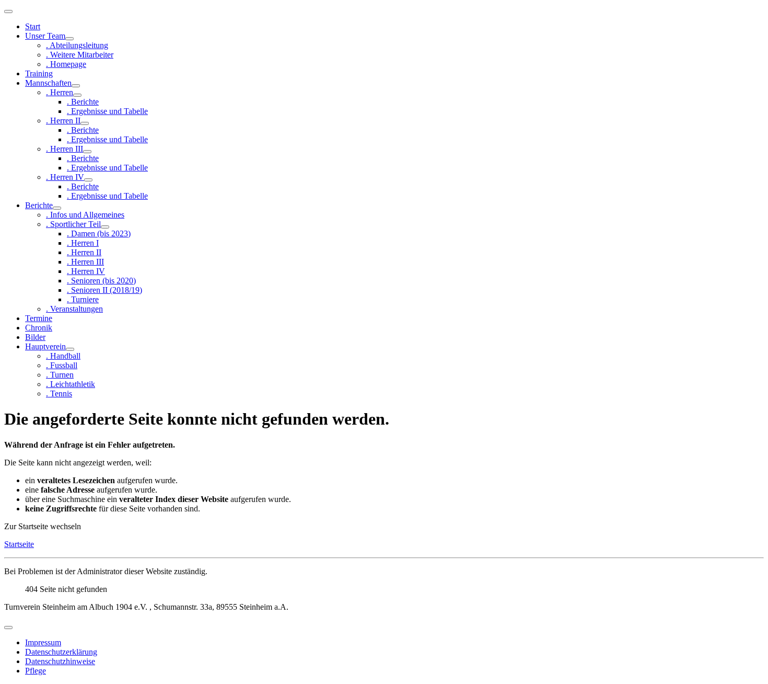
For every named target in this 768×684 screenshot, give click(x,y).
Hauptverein (45, 346)
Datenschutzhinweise (60, 661)
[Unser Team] (69, 38)
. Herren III (64, 148)
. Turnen (60, 374)
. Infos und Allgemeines (85, 214)
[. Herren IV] (88, 179)
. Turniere (83, 299)
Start (32, 26)
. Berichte (83, 101)
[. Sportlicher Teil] (105, 227)
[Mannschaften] (76, 85)
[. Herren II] (84, 123)
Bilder (35, 337)
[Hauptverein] (70, 349)
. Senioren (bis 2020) (101, 280)
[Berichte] (57, 208)
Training (39, 73)
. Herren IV (65, 177)
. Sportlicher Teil (73, 224)
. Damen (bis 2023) (99, 233)
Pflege (35, 670)
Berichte (39, 205)
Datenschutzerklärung (61, 651)
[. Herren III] (87, 151)
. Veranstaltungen (74, 308)
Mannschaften (48, 82)
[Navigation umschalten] (8, 11)
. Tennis (59, 393)
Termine (38, 318)
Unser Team (45, 35)
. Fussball (61, 365)
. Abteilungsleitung (77, 45)
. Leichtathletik (70, 384)
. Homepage (66, 64)
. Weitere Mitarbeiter (79, 54)
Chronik (38, 327)
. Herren (59, 92)
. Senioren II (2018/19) (104, 290)
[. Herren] (77, 95)
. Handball (63, 355)
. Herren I (83, 242)
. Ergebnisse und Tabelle (107, 111)
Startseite (19, 544)
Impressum (43, 642)
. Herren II (63, 120)
